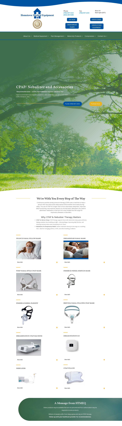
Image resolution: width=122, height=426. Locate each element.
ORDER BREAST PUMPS (72, 26)
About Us (26, 36)
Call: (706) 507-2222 (73, 103)
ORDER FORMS (96, 19)
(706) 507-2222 (68, 13)
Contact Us (102, 36)
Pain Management (57, 36)
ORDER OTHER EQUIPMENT (96, 26)
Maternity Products (74, 36)
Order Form (96, 103)
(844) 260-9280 (68, 15)
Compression (89, 36)
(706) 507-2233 (84, 13)
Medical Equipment (40, 36)
